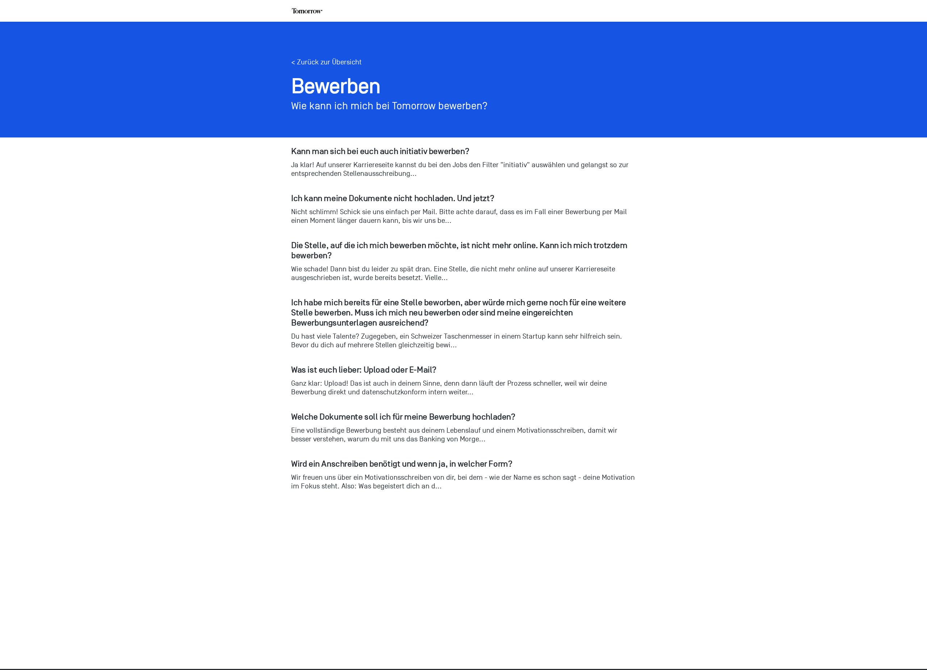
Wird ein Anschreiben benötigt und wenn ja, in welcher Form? (401, 464)
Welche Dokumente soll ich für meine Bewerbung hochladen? (403, 417)
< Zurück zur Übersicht (326, 62)
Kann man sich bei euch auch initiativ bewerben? (380, 151)
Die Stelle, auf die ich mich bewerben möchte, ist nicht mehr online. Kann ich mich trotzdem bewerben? (460, 250)
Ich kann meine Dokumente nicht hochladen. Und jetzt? (392, 198)
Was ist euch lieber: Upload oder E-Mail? (363, 370)
